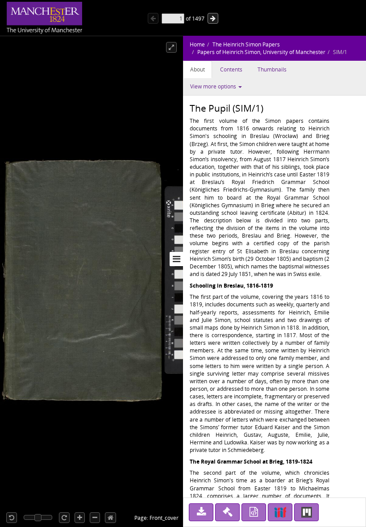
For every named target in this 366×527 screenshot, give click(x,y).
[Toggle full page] (171, 47)
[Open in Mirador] (306, 512)
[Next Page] (213, 18)
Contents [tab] (231, 69)
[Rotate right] (64, 517)
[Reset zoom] (110, 517)
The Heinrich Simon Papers (246, 44)
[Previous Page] (153, 18)
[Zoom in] (80, 517)
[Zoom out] (95, 517)
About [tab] (197, 69)
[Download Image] (201, 512)
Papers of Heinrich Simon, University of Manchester (261, 52)
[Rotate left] (11, 517)
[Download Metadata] (253, 512)
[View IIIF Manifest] (280, 512)
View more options (213, 86)
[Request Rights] (227, 512)
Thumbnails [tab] (272, 69)
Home (197, 44)
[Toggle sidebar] (176, 259)
